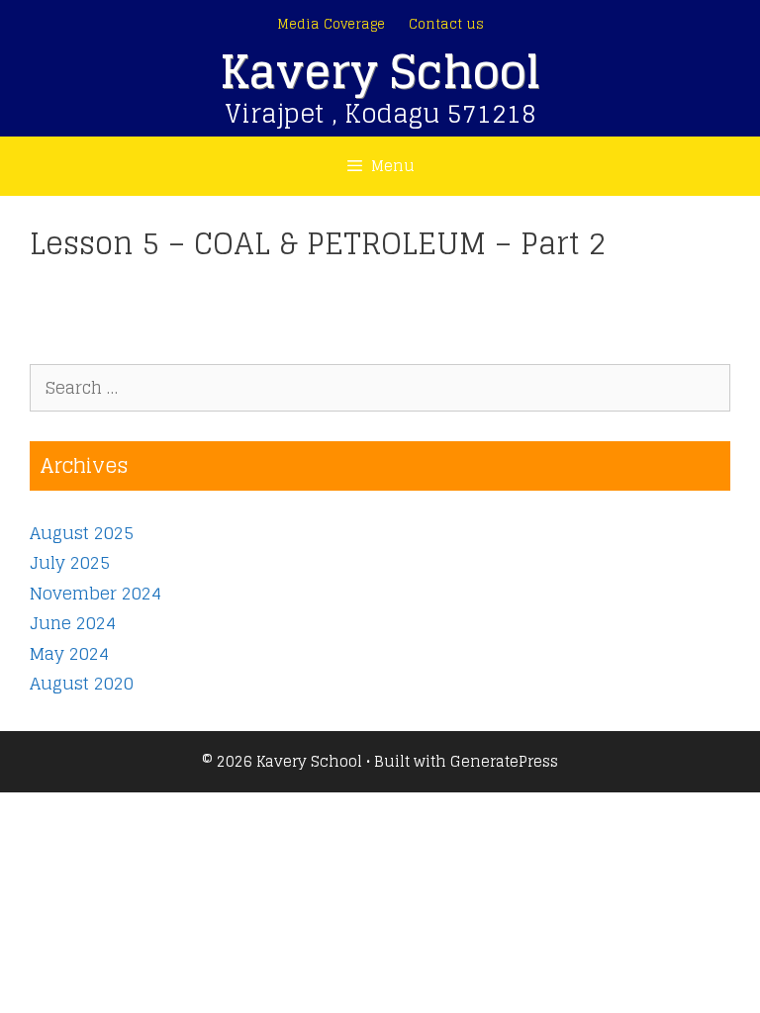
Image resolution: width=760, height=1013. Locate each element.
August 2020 (82, 683)
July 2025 (70, 562)
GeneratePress (504, 761)
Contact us (446, 24)
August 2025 (82, 532)
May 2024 (69, 653)
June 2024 (73, 622)
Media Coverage (331, 24)
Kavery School (380, 72)
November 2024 (95, 593)
